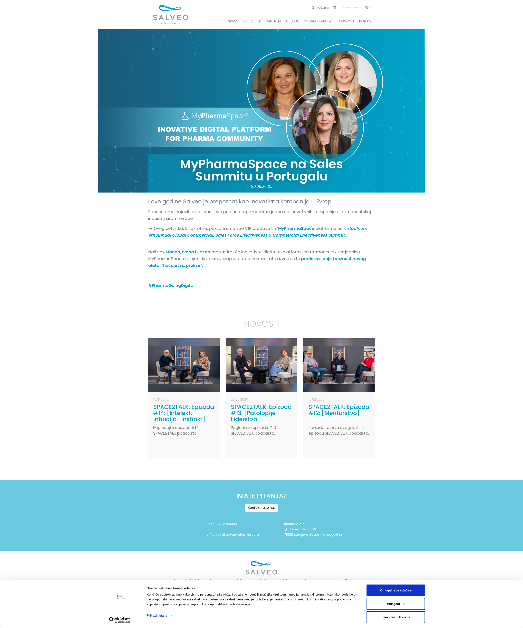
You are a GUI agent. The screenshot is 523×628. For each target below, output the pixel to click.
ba (358, 7)
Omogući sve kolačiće (395, 590)
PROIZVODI (252, 21)
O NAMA (230, 21)
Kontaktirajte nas (261, 507)
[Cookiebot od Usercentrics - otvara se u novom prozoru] (119, 620)
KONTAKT (367, 21)
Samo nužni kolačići (395, 617)
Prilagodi (393, 604)
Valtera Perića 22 (302, 529)
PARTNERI (273, 21)
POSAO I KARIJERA (319, 21)
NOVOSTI (346, 21)
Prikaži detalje (157, 615)
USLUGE (292, 21)
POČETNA (322, 8)
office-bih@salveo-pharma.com (232, 534)
